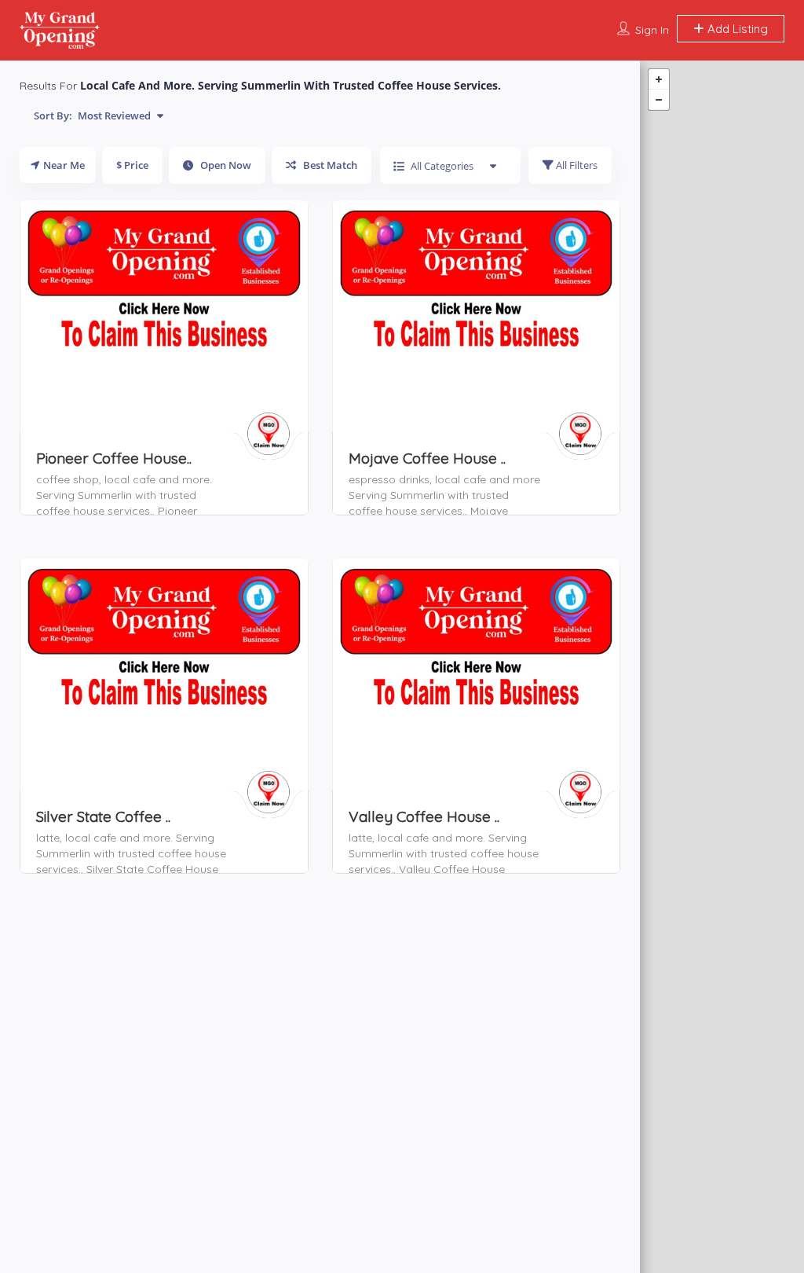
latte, (50, 838)
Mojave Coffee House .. (427, 458)
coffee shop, (70, 479)
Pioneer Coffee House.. (114, 458)
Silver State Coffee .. (103, 816)
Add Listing (736, 28)
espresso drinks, (392, 479)
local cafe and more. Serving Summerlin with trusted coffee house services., (124, 495)
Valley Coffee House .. (424, 816)
